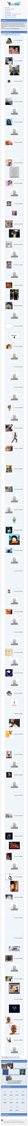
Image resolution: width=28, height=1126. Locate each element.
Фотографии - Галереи (10, 15)
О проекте (7, 7)
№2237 (22, 1094)
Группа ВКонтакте (5, 1114)
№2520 (11, 1102)
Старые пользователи (10, 17)
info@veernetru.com (16, 1120)
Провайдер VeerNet (10, 9)
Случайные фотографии (7, 1061)
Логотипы (7, 10)
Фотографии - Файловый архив (13, 13)
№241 (17, 1102)
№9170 (17, 1110)
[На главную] (14, 5)
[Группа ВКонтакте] (2, 1120)
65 (18, 34)
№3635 (5, 1094)
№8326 (22, 1102)
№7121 (17, 1094)
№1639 (11, 1094)
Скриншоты (8, 12)
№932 (5, 1102)
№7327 (11, 1110)
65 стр (3, 34)
